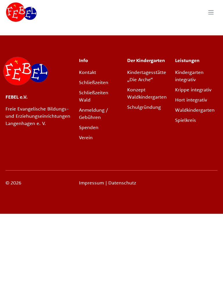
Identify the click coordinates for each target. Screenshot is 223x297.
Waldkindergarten (195, 110)
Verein (86, 137)
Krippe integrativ (193, 89)
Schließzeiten (93, 82)
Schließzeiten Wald (93, 96)
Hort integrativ (191, 100)
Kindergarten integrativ (189, 75)
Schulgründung (144, 107)
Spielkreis (185, 120)
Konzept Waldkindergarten (147, 93)
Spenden (88, 127)
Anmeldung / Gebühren (93, 113)
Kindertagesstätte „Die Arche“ (146, 75)
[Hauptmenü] (210, 12)
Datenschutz (122, 183)
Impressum (92, 183)
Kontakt (87, 72)
